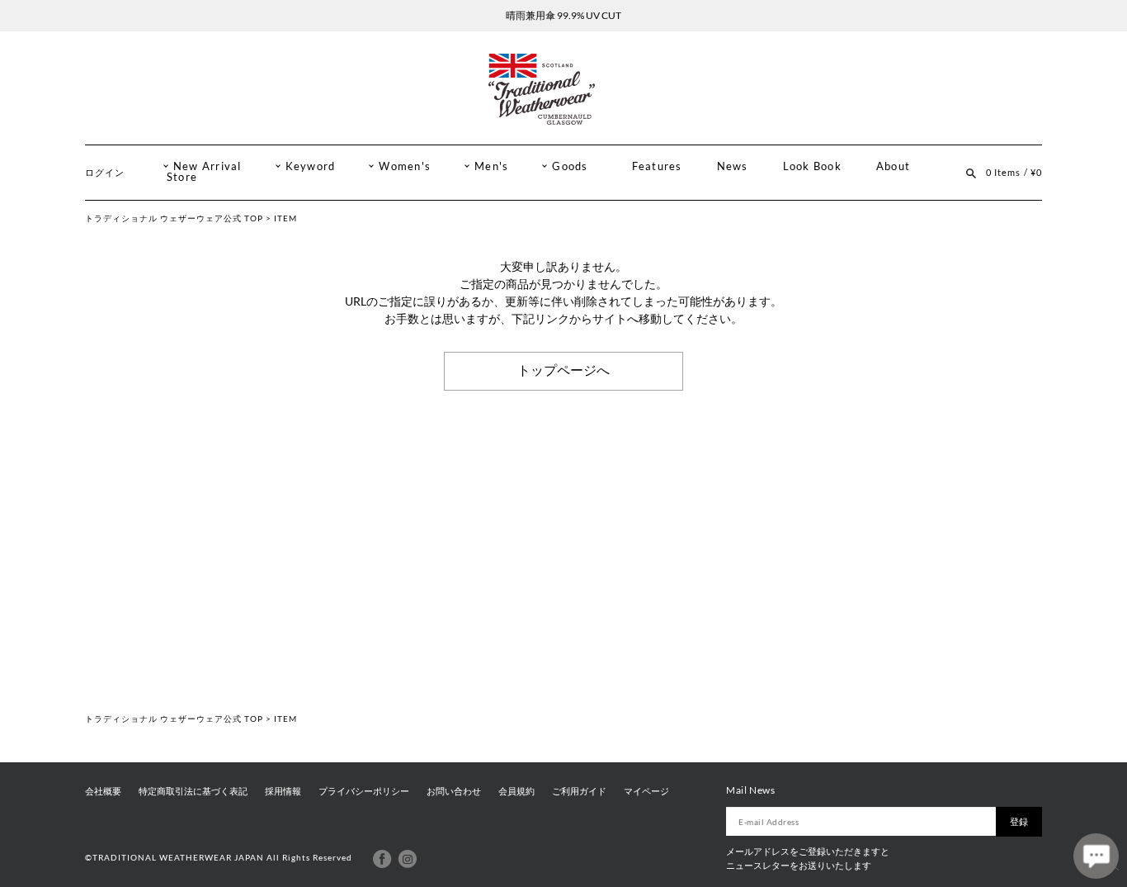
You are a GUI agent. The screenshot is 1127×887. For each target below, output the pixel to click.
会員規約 (516, 791)
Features (657, 166)
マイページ (646, 791)
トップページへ (563, 370)
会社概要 (103, 791)
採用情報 (283, 791)
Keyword (310, 166)
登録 (1019, 821)
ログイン (105, 172)
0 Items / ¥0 (1014, 172)
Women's (405, 166)
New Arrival (207, 166)
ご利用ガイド (579, 791)
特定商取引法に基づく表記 (193, 791)
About (893, 166)
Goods (569, 166)
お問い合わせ (454, 791)
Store (182, 177)
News (732, 166)
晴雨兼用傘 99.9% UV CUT (563, 15)
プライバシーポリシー (363, 791)
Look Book (812, 166)
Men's (491, 166)
